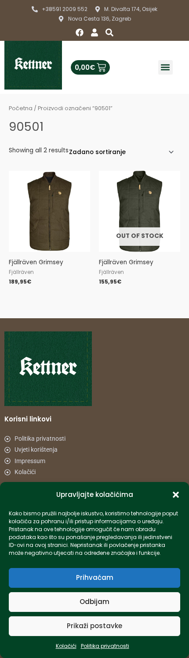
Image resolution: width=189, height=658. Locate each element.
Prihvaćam (94, 577)
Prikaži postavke (94, 625)
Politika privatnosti (105, 646)
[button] (175, 494)
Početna (21, 108)
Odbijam (94, 601)
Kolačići (66, 646)
